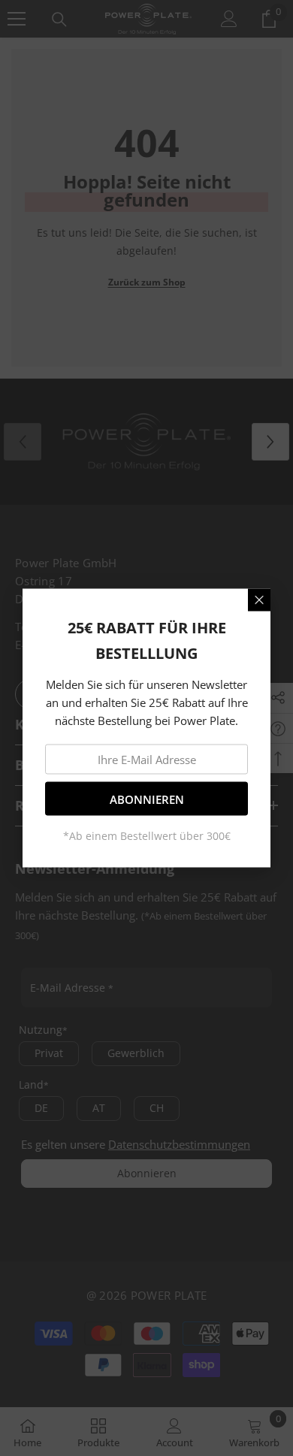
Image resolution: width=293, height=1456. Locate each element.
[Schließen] (259, 600)
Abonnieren (147, 798)
